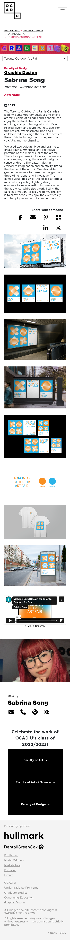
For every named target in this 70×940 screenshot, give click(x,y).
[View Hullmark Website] (24, 835)
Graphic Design (33, 30)
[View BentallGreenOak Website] (24, 846)
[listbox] (35, 58)
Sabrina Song (16, 33)
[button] (58, 217)
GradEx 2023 (12, 30)
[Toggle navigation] (62, 10)
